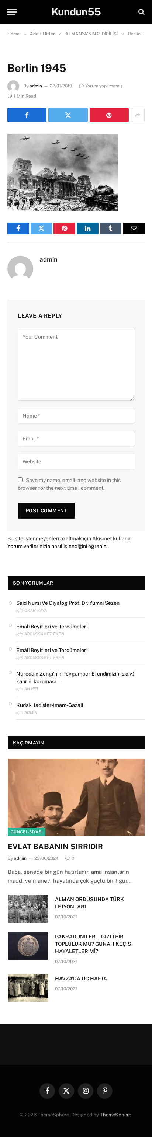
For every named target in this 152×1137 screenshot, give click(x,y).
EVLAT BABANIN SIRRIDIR (55, 846)
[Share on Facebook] (26, 115)
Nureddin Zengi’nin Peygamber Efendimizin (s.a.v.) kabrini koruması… (75, 677)
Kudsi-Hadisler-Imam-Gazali (49, 705)
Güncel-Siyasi (26, 832)
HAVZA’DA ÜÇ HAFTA (81, 978)
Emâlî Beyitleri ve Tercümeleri (51, 626)
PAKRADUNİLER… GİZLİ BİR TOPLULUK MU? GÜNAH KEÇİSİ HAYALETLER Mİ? (94, 944)
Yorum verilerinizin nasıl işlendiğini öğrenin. (57, 546)
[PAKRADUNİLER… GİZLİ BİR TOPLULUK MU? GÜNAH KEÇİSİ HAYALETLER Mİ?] (28, 946)
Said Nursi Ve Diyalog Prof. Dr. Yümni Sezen (68, 603)
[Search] (141, 12)
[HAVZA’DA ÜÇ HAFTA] (28, 988)
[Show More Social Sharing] (138, 115)
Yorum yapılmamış (103, 85)
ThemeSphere (115, 1114)
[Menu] (12, 12)
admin (36, 85)
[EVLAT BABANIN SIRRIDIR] (76, 797)
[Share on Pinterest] (109, 115)
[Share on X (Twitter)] (67, 115)
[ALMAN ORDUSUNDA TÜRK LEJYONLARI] (28, 909)
